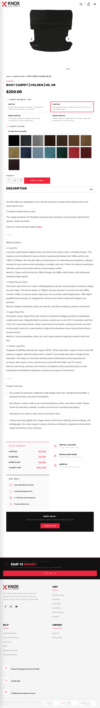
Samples (55, 616)
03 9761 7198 (15, 681)
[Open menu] (95, 4)
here (39, 227)
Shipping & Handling (10, 650)
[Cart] (88, 4)
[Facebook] (5, 606)
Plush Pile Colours (17, 131)
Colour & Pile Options (11, 637)
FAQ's (5, 646)
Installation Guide (9, 633)
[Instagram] (11, 606)
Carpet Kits (56, 608)
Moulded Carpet (58, 595)
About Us (55, 633)
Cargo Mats (56, 604)
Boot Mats (56, 599)
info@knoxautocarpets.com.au (23, 693)
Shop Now (48, 573)
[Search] (81, 4)
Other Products (58, 612)
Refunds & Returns (10, 655)
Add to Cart (37, 181)
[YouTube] (16, 606)
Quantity (10, 175)
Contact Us (50, 526)
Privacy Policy (57, 637)
